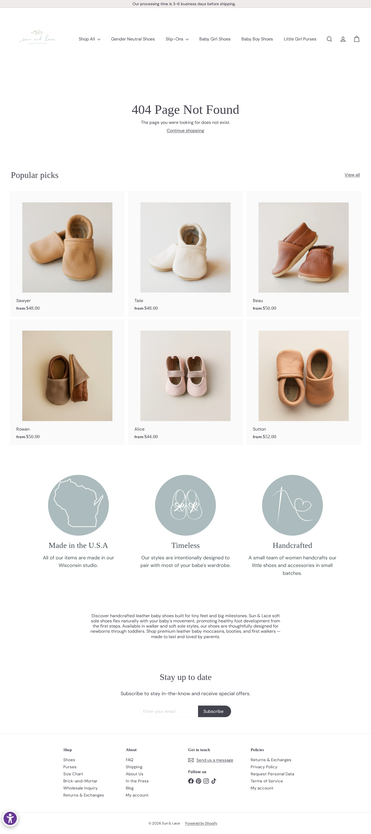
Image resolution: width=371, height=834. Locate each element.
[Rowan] (67, 382)
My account (137, 795)
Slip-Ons (175, 39)
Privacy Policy (264, 767)
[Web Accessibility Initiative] (10, 818)
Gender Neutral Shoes (133, 39)
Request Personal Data (272, 774)
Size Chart (73, 774)
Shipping (134, 767)
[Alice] (185, 382)
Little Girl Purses (300, 39)
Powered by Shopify (201, 823)
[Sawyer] (67, 254)
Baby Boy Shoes (257, 39)
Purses (70, 767)
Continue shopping (185, 130)
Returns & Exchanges (83, 795)
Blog (130, 788)
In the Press (137, 781)
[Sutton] (303, 382)
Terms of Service (267, 781)
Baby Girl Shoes (215, 39)
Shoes (69, 760)
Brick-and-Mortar (80, 781)
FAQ (129, 760)
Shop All (87, 39)
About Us (134, 774)
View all (352, 174)
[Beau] (303, 254)
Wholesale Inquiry (80, 788)
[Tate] (185, 254)
